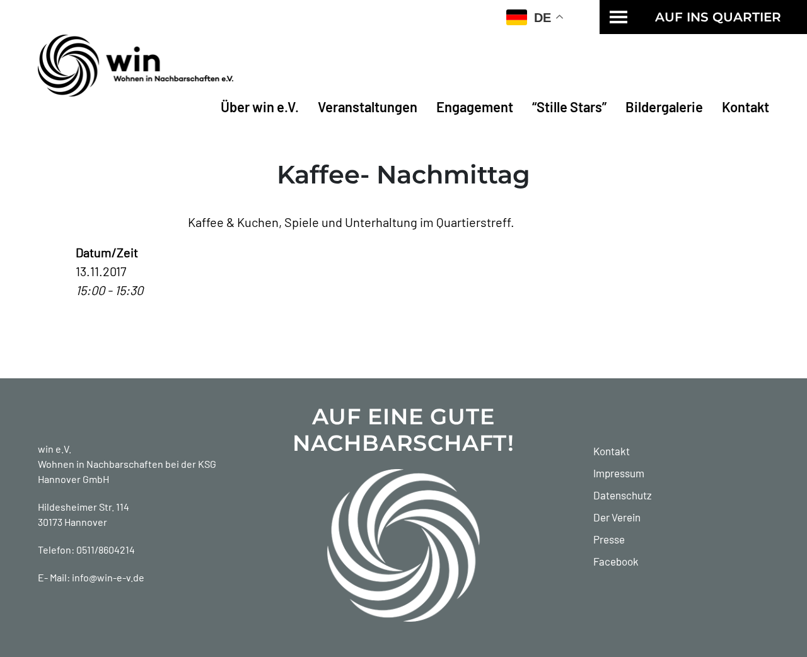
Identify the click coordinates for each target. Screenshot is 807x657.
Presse (609, 539)
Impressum (618, 473)
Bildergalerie (664, 106)
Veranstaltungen (367, 106)
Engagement (474, 106)
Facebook (616, 561)
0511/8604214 (105, 549)
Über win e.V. (260, 106)
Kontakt (745, 106)
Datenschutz (622, 495)
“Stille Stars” (569, 106)
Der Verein (617, 517)
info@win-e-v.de (108, 577)
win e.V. (54, 449)
